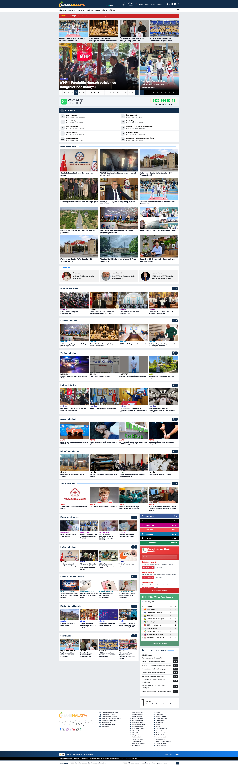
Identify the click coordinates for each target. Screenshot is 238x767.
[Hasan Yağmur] (66, 276)
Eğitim (112, 10)
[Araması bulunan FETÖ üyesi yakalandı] (133, 364)
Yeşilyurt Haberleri (68, 651)
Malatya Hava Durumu (108, 714)
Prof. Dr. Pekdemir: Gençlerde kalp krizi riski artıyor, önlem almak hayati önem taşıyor (163, 508)
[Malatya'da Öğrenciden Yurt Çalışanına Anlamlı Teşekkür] (89, 526)
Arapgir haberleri (137, 716)
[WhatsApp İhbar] (80, 729)
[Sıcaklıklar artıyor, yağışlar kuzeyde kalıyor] (163, 364)
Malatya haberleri (137, 712)
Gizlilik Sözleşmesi (161, 718)
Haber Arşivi (105, 726)
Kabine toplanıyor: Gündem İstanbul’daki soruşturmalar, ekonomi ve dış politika (163, 410)
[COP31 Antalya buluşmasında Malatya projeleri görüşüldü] (74, 332)
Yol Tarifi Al (159, 567)
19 (129, 92)
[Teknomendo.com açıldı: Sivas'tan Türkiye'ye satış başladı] (69, 585)
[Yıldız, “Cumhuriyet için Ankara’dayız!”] (104, 396)
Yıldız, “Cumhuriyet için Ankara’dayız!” (103, 408)
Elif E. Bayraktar (117, 273)
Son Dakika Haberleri (108, 724)
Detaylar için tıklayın (160, 643)
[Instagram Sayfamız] (169, 4)
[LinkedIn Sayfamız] (172, 4)
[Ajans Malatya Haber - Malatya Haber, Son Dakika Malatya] (72, 4)
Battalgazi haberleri (138, 720)
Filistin (63, 472)
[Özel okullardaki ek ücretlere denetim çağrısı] (69, 555)
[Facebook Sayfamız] (164, 4)
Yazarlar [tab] (66, 268)
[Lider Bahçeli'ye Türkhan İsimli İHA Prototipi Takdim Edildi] (163, 300)
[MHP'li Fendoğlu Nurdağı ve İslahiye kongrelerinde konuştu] (74, 396)
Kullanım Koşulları (161, 716)
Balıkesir (64, 374)
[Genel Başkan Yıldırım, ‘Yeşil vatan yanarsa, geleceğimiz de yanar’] (104, 300)
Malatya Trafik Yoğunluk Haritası (111, 718)
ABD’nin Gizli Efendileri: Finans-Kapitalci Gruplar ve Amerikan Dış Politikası (127, 625)
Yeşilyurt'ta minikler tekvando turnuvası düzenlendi (67, 654)
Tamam (134, 758)
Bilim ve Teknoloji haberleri (164, 741)
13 (106, 92)
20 (133, 92)
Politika (89, 10)
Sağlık (63, 504)
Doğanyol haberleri (137, 726)
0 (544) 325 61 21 (148, 567)
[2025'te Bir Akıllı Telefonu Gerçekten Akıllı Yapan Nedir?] (89, 585)
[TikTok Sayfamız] (77, 729)
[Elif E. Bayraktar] (106, 276)
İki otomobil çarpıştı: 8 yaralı (100, 376)
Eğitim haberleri (160, 739)
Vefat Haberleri (136, 741)
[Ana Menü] (178, 10)
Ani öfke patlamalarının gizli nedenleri (103, 506)
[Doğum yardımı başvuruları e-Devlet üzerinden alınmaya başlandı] (108, 526)
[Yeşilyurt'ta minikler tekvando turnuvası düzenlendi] (69, 644)
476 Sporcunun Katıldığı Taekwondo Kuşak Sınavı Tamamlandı (107, 654)
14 (110, 92)
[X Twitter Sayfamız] (167, 4)
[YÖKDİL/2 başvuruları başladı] (128, 555)
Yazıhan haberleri (137, 737)
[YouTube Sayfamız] (175, 4)
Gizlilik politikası (125, 758)
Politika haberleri (161, 733)
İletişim (158, 724)
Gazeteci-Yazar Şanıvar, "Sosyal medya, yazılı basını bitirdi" (127, 595)
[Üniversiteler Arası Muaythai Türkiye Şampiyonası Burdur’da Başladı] (128, 644)
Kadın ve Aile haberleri (138, 743)
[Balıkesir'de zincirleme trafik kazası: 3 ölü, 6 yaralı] (74, 364)
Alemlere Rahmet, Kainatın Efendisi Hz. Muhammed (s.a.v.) (84, 277)
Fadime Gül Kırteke (158, 274)
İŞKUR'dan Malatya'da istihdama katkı (132, 344)
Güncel (93, 309)
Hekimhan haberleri (138, 728)
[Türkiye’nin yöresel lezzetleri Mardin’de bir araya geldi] (89, 614)
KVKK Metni (159, 722)
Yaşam (97, 10)
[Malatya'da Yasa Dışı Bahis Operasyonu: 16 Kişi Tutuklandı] (74, 430)
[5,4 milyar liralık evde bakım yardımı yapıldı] (128, 526)
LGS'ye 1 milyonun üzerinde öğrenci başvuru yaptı (108, 565)
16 (118, 92)
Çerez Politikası (160, 720)
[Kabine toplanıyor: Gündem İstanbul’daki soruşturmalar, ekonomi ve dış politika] (163, 396)
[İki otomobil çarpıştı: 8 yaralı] (104, 364)
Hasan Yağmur (78, 273)
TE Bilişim (176, 754)
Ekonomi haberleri (161, 731)
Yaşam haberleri (161, 737)
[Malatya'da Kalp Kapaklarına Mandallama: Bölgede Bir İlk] (133, 495)
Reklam (158, 726)
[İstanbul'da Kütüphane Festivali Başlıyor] (108, 614)
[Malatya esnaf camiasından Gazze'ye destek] (74, 463)
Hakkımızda (159, 714)
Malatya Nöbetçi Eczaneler (110, 712)
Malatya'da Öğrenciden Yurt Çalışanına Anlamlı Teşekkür (88, 536)
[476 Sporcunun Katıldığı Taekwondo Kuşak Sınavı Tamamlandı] (108, 644)
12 (103, 92)
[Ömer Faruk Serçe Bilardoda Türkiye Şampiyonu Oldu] (89, 644)
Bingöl (93, 374)
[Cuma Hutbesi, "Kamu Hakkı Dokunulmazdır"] (133, 300)
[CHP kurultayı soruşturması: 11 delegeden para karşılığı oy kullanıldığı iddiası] (133, 396)
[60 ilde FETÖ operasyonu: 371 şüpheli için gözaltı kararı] (163, 430)
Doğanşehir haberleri (138, 724)
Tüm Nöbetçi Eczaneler (160, 590)
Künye (158, 712)
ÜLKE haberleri (136, 745)
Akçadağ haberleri (137, 714)
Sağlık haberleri (160, 735)
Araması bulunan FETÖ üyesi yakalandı (132, 376)
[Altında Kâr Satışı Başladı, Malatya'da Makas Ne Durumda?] (104, 332)
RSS (62, 754)
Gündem (62, 10)
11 (99, 92)
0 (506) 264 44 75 (148, 577)
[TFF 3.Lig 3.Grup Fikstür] (177, 650)
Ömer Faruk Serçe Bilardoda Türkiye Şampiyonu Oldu (86, 654)
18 (126, 92)
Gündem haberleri (161, 728)
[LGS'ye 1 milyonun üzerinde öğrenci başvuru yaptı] (108, 555)
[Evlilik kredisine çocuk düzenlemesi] (69, 526)
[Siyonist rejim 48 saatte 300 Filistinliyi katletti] (104, 463)
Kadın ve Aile (65, 532)
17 (122, 92)
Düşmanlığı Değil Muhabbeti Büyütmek (121, 277)
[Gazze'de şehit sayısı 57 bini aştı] (163, 463)
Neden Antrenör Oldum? (162, 277)
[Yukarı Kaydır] (173, 288)
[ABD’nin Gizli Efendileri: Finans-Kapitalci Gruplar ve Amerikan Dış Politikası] (128, 614)
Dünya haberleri (161, 745)
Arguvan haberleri (137, 718)
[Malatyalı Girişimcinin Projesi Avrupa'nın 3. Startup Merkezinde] (163, 332)
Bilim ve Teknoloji (67, 591)
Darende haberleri (137, 722)
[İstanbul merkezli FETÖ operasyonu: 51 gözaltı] (104, 430)
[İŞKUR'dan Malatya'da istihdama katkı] (133, 332)
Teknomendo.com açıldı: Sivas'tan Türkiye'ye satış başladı (69, 595)
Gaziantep (123, 374)
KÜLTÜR (63, 621)
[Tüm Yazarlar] (177, 268)
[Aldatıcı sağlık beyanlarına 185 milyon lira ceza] (74, 495)
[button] (173, 288)
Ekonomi (71, 10)
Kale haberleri (136, 731)
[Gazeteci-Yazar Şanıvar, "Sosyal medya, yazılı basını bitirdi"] (128, 585)
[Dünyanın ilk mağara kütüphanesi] (69, 614)
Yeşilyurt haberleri (137, 739)
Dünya (104, 10)
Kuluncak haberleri (137, 733)
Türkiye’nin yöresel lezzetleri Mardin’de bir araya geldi (88, 625)
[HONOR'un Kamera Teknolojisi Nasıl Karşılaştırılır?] (108, 585)
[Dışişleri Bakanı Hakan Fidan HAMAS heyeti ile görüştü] (133, 463)
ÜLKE (151, 374)
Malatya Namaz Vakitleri (109, 716)
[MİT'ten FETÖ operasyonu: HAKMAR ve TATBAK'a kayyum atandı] (133, 430)
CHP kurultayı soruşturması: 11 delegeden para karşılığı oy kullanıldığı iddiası (133, 410)
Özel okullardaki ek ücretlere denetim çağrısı (161, 704)
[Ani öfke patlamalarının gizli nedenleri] (104, 495)
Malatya (80, 10)
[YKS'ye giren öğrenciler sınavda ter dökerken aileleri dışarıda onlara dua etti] (89, 555)
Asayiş (62, 440)
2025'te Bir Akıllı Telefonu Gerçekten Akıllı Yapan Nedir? (89, 595)
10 (95, 92)
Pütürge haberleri (137, 735)
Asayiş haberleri (161, 743)
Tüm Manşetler (106, 722)
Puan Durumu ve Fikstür (109, 720)
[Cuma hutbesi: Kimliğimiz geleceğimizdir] (74, 300)
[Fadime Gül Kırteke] (145, 276)
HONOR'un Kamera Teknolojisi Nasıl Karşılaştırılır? (106, 595)
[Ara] (178, 4)
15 (114, 92)
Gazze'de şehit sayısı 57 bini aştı (160, 474)
